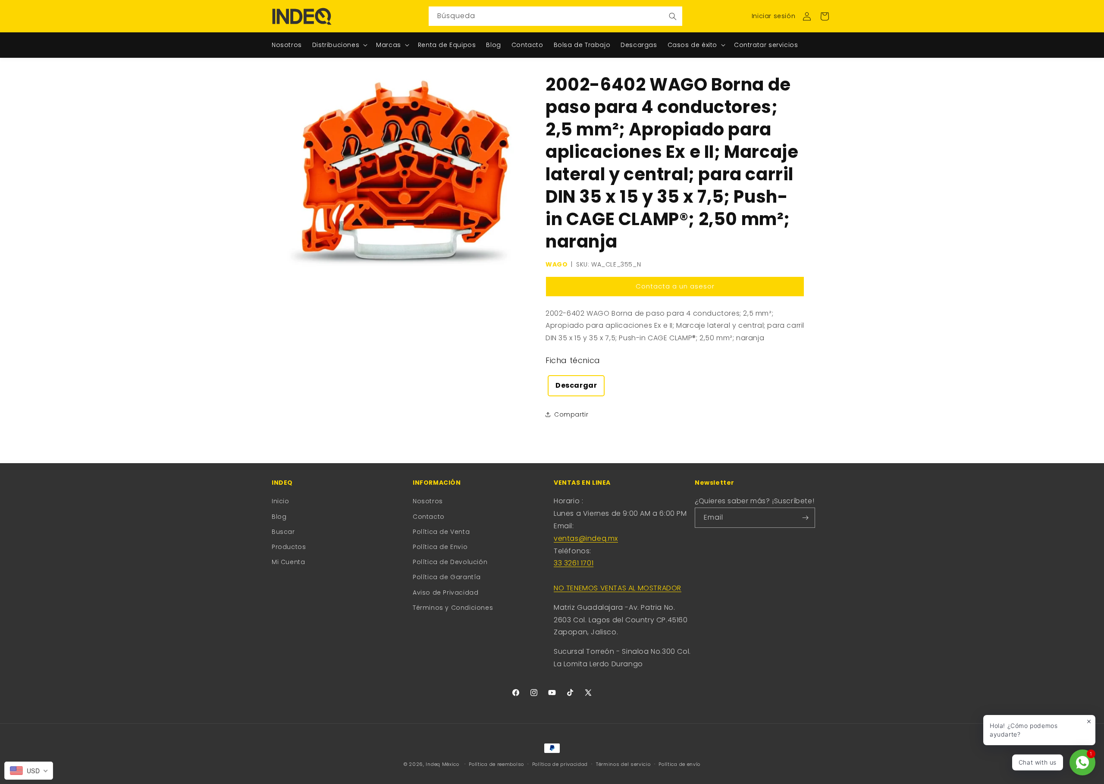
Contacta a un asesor (675, 286)
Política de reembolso (496, 764)
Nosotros (428, 501)
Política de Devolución (450, 562)
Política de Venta (441, 531)
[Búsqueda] (672, 16)
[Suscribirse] (805, 518)
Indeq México (443, 764)
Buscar (283, 531)
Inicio (280, 501)
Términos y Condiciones (453, 607)
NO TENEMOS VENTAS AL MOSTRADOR (617, 588)
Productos (289, 547)
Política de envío (679, 764)
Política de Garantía (447, 577)
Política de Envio (440, 547)
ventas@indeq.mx (586, 538)
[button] (824, 16)
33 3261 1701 (573, 563)
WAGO (557, 264)
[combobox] (555, 16)
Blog (279, 516)
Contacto (429, 516)
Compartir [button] (571, 414)
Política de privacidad (560, 764)
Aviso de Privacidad (445, 592)
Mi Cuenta (288, 562)
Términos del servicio (623, 764)
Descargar (576, 385)
